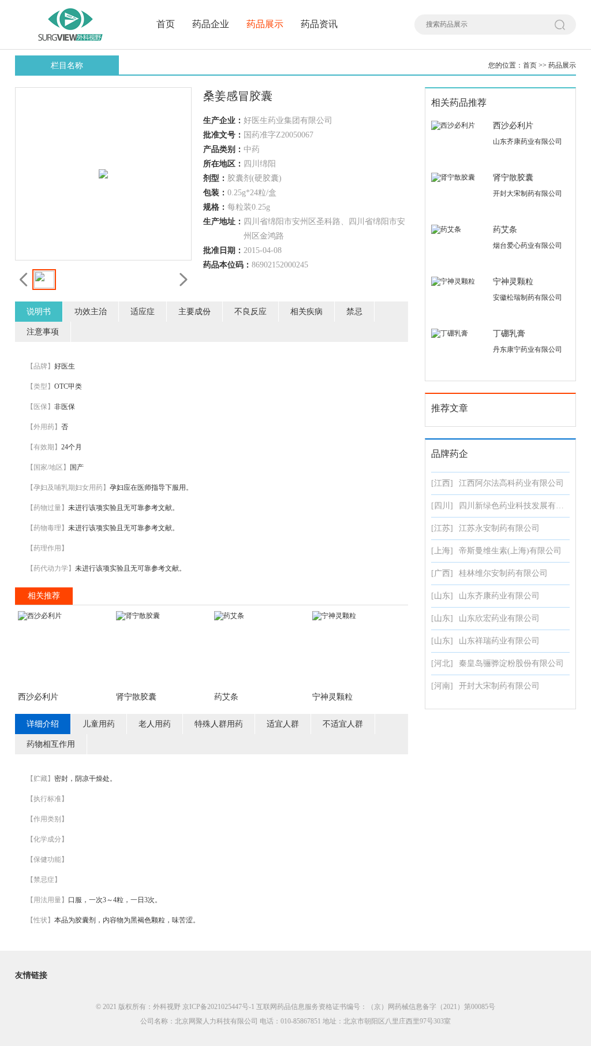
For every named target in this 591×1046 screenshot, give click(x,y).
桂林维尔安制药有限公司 (503, 573)
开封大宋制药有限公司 (527, 193)
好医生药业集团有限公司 (288, 120)
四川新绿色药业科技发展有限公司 (519, 505)
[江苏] (442, 528)
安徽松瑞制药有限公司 (527, 297)
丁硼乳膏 (509, 333)
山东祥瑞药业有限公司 (499, 640)
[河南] (442, 686)
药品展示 (264, 24)
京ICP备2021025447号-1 (218, 1007)
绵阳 (268, 163)
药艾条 (226, 697)
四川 (252, 163)
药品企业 (210, 24)
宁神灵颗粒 (332, 697)
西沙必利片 (38, 697)
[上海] (442, 550)
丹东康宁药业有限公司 (527, 349)
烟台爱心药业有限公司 (527, 245)
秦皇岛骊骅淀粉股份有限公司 (511, 663)
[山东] (442, 595)
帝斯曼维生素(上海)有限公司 (510, 550)
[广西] (442, 573)
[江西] (442, 483)
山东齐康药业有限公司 (527, 141)
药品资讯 (319, 24)
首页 (165, 24)
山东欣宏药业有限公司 (499, 618)
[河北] (442, 663)
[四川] (442, 505)
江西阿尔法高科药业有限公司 (511, 483)
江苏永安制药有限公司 (499, 528)
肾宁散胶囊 (136, 697)
